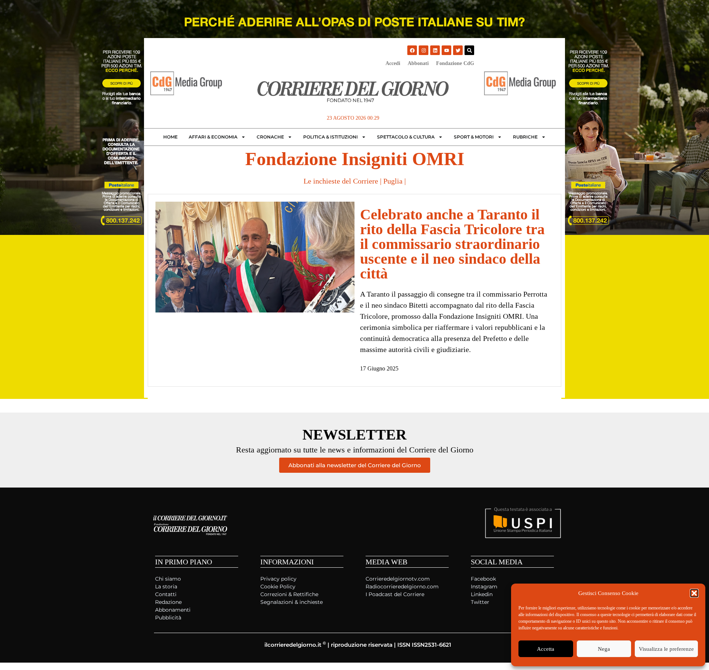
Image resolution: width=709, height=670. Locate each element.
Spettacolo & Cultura (406, 137)
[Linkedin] (435, 50)
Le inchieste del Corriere (341, 181)
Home (170, 137)
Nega (604, 649)
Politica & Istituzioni (330, 137)
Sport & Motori (474, 137)
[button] (694, 593)
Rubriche (525, 137)
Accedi (393, 63)
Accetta (545, 649)
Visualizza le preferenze (666, 649)
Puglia (393, 181)
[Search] (469, 50)
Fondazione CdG (455, 63)
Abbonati (418, 63)
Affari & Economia (213, 137)
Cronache (270, 137)
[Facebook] (412, 50)
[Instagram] (423, 50)
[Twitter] (458, 50)
